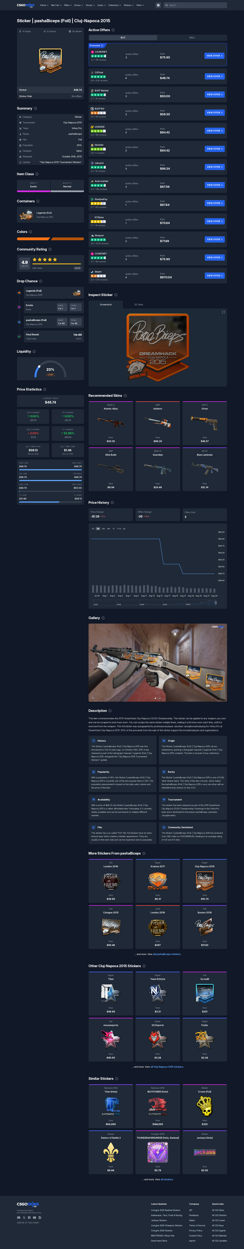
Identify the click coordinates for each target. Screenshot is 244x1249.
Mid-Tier (55, 5)
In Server (51, 31)
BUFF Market (101, 90)
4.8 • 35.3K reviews (100, 243)
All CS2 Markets (219, 1235)
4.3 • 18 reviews (98, 171)
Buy (123, 37)
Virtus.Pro (77, 128)
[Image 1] (155, 698)
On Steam (77, 31)
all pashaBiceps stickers (166, 954)
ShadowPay (101, 199)
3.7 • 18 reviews (98, 225)
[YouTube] (35, 1217)
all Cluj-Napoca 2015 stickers (167, 1066)
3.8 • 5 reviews (97, 153)
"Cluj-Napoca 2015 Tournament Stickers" (60, 162)
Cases (100, 5)
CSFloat (99, 72)
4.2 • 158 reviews (98, 135)
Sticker (78, 116)
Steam (98, 271)
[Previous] (92, 662)
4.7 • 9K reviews (98, 60)
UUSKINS (99, 126)
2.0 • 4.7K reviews (99, 279)
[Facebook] (30, 1217)
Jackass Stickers (159, 1220)
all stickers (167, 1179)
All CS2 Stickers (219, 1215)
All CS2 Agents (219, 1230)
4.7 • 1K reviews (98, 98)
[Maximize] (223, 312)
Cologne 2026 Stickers (162, 1230)
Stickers (127, 5)
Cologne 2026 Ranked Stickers (165, 1210)
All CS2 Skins (218, 1210)
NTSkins (99, 217)
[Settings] (158, 5)
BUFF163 (99, 108)
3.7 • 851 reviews (98, 207)
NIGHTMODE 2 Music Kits (162, 1235)
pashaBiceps (75, 133)
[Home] (28, 5)
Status (192, 1220)
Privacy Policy (195, 1230)
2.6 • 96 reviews (98, 116)
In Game (26, 31)
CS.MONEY (101, 51)
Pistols (43, 5)
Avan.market (101, 181)
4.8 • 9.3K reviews (99, 80)
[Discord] (20, 1217)
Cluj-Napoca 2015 (72, 122)
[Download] (93, 697)
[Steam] (40, 1217)
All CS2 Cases (218, 1220)
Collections (113, 5)
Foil (80, 139)
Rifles (66, 5)
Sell (192, 37)
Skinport (99, 235)
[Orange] (33, 238)
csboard (99, 163)
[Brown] (67, 238)
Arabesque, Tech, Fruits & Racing (166, 1215)
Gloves (89, 5)
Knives (77, 5)
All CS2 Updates (219, 1241)
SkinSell (99, 144)
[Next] (222, 662)
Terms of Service (197, 1225)
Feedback (194, 1215)
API (190, 1210)
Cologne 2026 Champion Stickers (166, 1225)
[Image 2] (160, 698)
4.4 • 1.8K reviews (99, 189)
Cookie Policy (195, 1235)
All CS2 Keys (218, 1225)
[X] (25, 1217)
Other (139, 5)
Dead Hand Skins (159, 1241)
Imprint (192, 1241)
